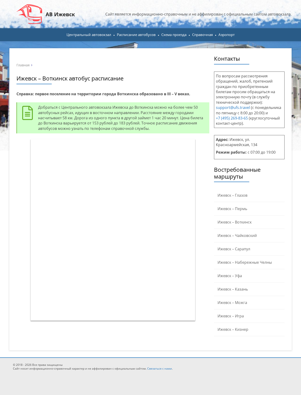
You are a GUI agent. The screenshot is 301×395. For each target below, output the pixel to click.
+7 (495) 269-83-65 (232, 118)
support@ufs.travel (233, 107)
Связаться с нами (159, 369)
